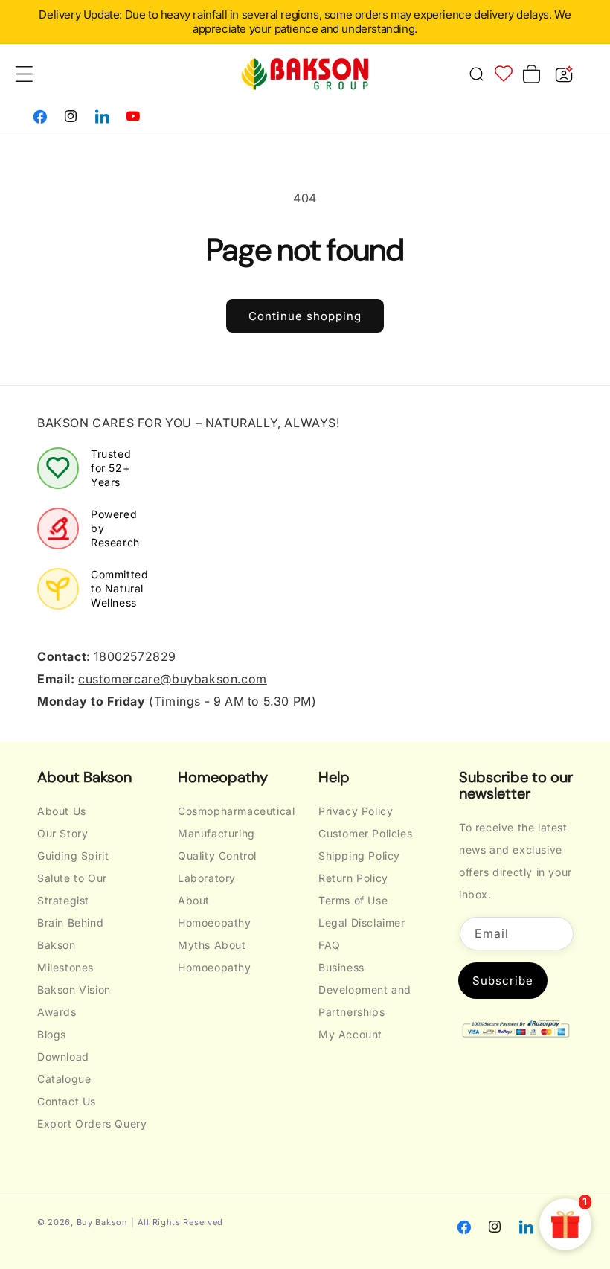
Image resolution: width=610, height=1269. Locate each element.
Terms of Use (353, 900)
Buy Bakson (102, 1222)
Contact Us (66, 1101)
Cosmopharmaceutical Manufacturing (236, 822)
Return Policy (353, 878)
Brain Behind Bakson (70, 933)
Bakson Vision (74, 989)
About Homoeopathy (214, 911)
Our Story (62, 833)
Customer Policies (365, 833)
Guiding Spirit (73, 855)
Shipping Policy (359, 855)
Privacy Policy (355, 811)
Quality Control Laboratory (217, 866)
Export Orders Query (92, 1123)
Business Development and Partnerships (364, 989)
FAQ (329, 945)
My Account (350, 1034)
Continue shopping (305, 316)
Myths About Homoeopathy (214, 956)
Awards (57, 1012)
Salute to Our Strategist (72, 889)
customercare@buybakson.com (172, 678)
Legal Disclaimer (361, 922)
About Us (61, 811)
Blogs (51, 1034)
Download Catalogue (64, 1067)
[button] (476, 73)
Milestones (65, 967)
